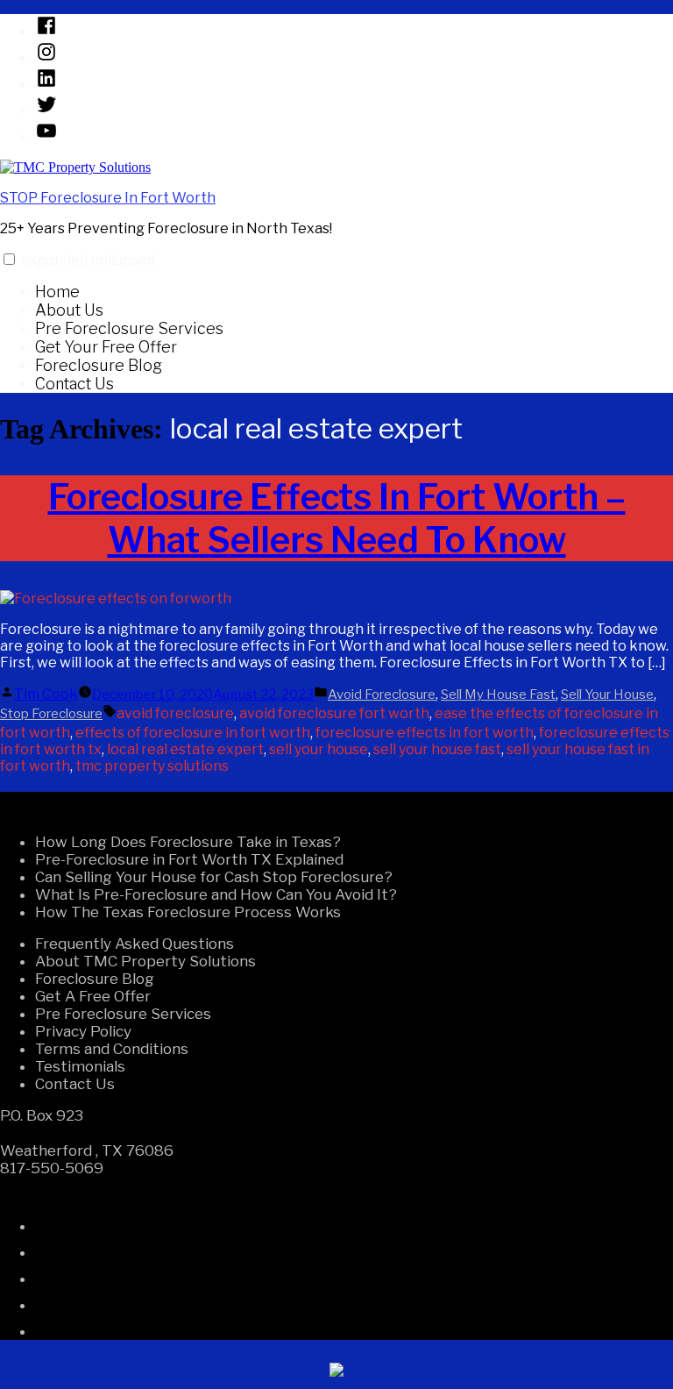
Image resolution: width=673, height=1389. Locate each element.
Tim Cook (46, 694)
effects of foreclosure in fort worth (192, 732)
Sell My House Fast (498, 694)
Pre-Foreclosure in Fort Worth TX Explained (189, 859)
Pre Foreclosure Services (129, 328)
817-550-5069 (51, 1168)
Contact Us (74, 383)
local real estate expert (185, 749)
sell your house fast (437, 749)
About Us (69, 310)
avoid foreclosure (175, 713)
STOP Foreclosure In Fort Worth (108, 197)
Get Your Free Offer (106, 347)
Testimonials (80, 1066)
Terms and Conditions (111, 1049)
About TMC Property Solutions (145, 961)
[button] (9, 259)
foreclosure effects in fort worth (424, 732)
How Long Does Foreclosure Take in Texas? (188, 842)
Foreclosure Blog (98, 365)
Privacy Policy (83, 1031)
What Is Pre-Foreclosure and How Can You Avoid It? (216, 894)
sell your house (318, 749)
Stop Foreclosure (51, 714)
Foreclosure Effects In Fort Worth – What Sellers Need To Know (337, 518)
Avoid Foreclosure (382, 694)
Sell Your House (607, 694)
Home (57, 291)
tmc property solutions (152, 766)
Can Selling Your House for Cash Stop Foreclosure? (214, 877)
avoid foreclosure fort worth (334, 713)
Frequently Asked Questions (134, 943)
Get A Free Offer (93, 996)
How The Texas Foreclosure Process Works (188, 912)
